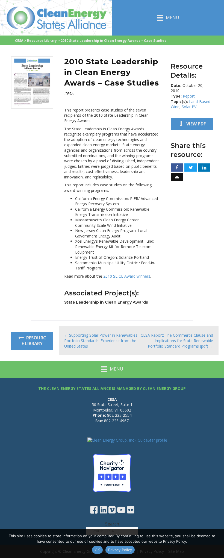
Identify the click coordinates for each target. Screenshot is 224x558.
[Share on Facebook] (177, 167)
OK (97, 550)
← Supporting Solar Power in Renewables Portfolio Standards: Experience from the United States (100, 340)
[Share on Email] (177, 177)
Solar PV (189, 106)
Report (189, 96)
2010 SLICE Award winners (126, 276)
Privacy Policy (120, 550)
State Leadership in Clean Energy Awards (106, 302)
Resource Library (42, 40)
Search (112, 524)
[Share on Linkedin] (204, 167)
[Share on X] (190, 167)
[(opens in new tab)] (32, 82)
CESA (19, 40)
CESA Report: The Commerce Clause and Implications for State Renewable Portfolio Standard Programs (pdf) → (177, 340)
